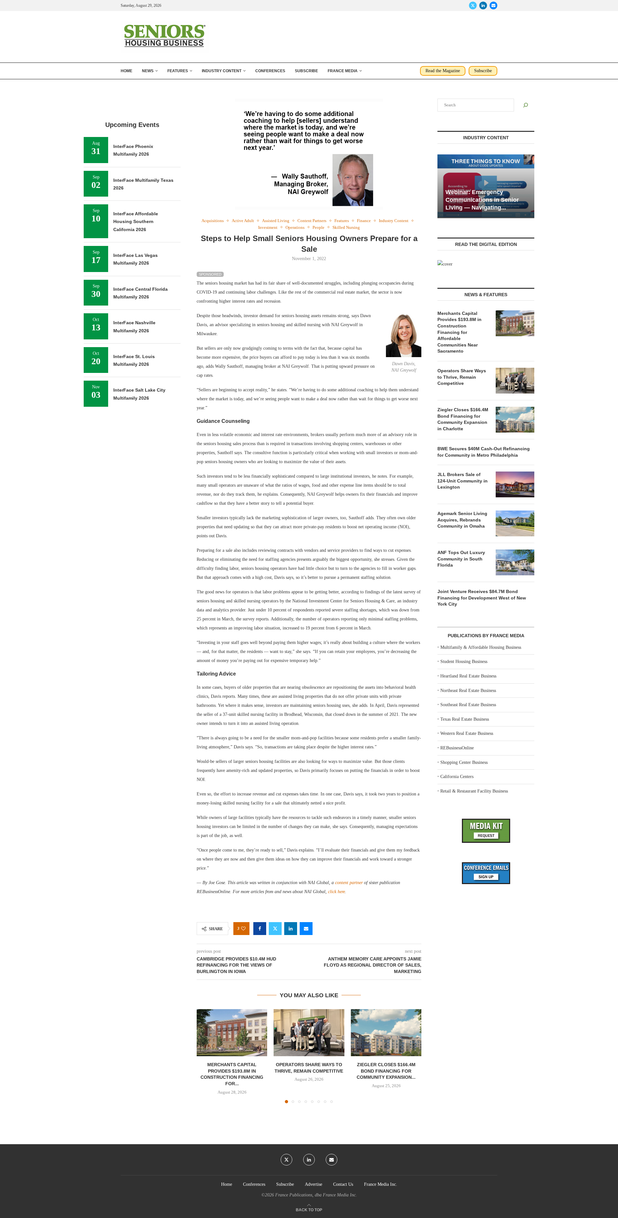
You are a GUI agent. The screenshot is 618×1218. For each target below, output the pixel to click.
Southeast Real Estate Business (468, 704)
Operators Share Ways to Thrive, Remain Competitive (461, 377)
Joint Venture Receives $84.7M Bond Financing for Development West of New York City (481, 598)
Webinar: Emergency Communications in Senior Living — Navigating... (482, 200)
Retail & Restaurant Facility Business (474, 791)
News (148, 71)
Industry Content (221, 71)
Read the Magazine (443, 70)
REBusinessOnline (457, 747)
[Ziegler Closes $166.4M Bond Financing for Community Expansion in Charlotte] (386, 1032)
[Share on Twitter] (275, 928)
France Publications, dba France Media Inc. (316, 1195)
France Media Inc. (380, 1184)
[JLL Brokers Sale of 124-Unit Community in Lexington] (515, 484)
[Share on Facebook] (259, 928)
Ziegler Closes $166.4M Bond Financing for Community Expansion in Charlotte (462, 419)
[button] (205, 1055)
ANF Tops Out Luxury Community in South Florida (461, 559)
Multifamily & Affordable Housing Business (480, 647)
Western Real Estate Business (466, 733)
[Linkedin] (483, 5)
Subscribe (306, 71)
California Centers (456, 776)
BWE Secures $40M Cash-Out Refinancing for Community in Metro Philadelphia (483, 452)
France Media (343, 71)
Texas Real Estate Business (464, 719)
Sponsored (210, 274)
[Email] (493, 5)
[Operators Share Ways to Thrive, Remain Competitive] (309, 1032)
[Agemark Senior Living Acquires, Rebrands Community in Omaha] (515, 523)
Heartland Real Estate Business (468, 676)
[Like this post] (243, 928)
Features (177, 71)
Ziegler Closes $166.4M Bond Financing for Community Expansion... (386, 1071)
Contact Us (343, 1184)
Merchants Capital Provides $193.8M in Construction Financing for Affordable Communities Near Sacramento (459, 332)
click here (336, 891)
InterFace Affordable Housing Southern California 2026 (135, 221)
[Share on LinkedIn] (290, 928)
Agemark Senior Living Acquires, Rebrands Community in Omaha (462, 520)
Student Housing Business (463, 661)
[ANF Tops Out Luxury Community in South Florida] (515, 562)
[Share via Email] (306, 928)
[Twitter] (473, 5)
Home (126, 71)
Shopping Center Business (464, 762)
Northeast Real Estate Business (468, 690)
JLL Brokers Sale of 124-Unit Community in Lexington (462, 481)
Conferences (270, 71)
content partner (349, 882)
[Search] (525, 105)
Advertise (313, 1184)
